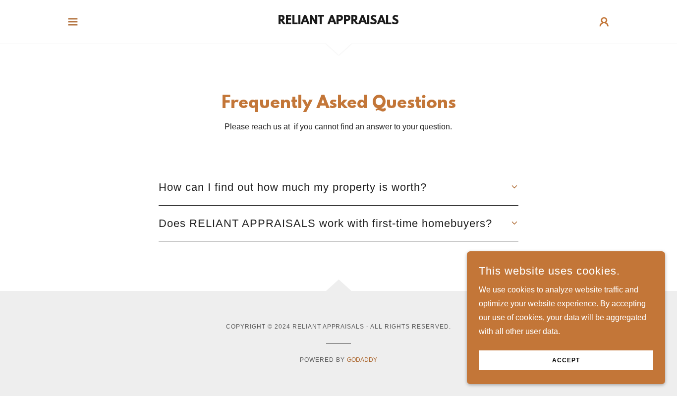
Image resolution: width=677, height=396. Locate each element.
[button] (73, 22)
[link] (338, 21)
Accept (566, 360)
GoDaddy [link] (362, 359)
